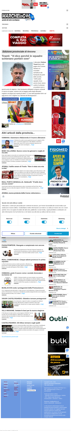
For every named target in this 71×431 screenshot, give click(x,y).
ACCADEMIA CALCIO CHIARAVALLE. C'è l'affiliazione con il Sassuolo (57, 263)
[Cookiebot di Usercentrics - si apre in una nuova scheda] (61, 196)
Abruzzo (5, 381)
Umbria (15, 393)
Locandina (29, 387)
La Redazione (19, 124)
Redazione (29, 382)
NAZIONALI (18, 31)
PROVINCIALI (34, 31)
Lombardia (6, 395)
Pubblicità (29, 388)
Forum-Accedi (7, 10)
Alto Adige (16, 392)
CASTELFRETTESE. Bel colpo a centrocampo (59, 275)
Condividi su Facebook (10, 99)
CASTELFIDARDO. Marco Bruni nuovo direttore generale (59, 296)
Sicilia (15, 388)
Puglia (15, 385)
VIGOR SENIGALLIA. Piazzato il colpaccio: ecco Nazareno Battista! (61, 281)
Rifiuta (13, 233)
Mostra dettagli (61, 228)
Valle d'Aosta (17, 384)
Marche (5, 396)
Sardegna (16, 387)
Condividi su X (25, 99)
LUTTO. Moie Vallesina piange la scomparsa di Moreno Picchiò (59, 256)
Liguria (5, 393)
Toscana (16, 389)
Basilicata (6, 383)
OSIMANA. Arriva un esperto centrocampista (60, 270)
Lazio (5, 392)
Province (7, 24)
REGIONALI (26, 31)
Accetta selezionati (35, 233)
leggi (32, 144)
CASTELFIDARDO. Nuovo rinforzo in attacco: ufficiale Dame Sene (60, 249)
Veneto (15, 395)
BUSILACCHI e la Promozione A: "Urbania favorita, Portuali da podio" (58, 242)
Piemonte (16, 383)
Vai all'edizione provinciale (10, 336)
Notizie (6, 28)
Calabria (5, 384)
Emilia (5, 387)
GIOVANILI (43, 31)
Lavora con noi (30, 385)
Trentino (15, 391)
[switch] (26, 222)
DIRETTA (52, 31)
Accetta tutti (58, 233)
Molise (15, 381)
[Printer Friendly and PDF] (4, 102)
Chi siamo (29, 383)
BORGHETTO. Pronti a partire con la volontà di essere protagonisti (60, 303)
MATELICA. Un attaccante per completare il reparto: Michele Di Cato (57, 288)
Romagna (6, 388)
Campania (6, 385)
